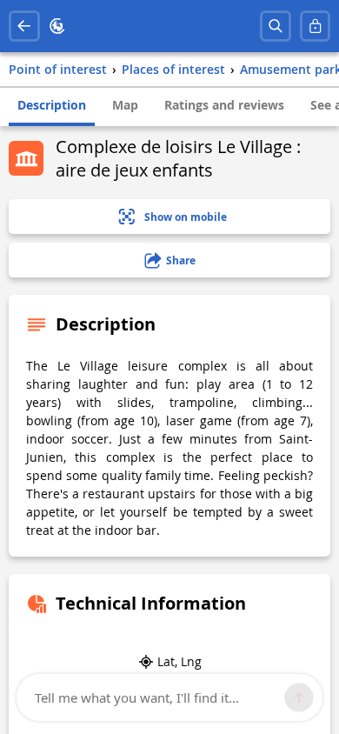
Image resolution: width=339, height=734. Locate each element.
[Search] (275, 26)
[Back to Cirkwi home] (57, 26)
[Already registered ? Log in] (315, 26)
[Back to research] (24, 26)
